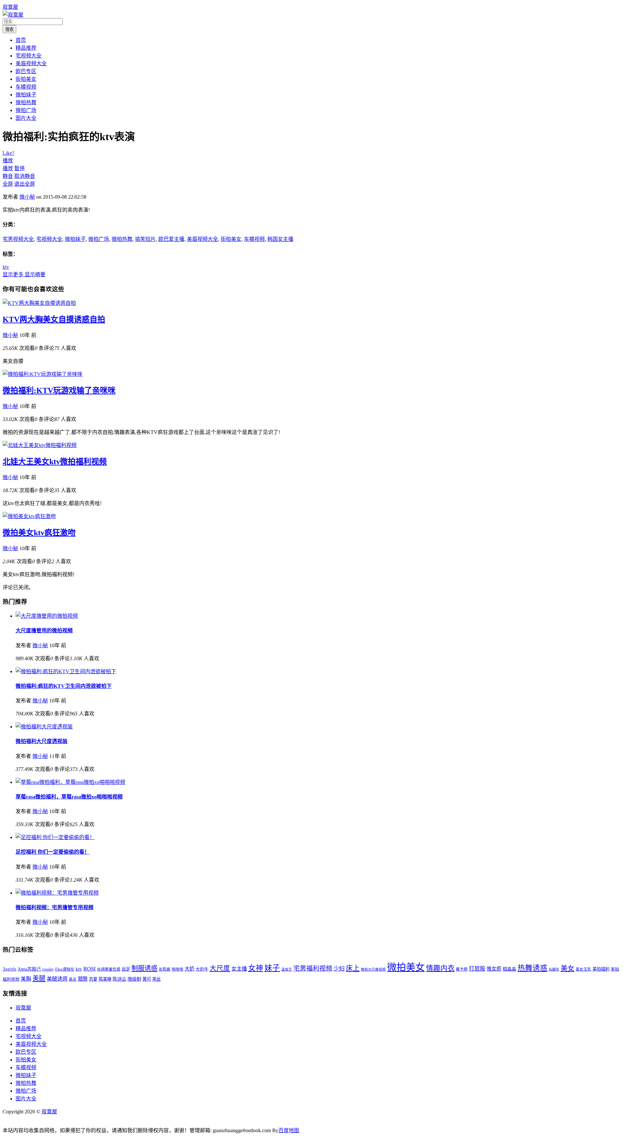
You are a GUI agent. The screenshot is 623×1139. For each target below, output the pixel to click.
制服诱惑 (144, 968)
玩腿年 (554, 969)
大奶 (189, 969)
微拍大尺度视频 (373, 969)
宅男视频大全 (18, 239)
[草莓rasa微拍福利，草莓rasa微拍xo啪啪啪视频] (70, 782)
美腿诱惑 (57, 979)
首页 (21, 40)
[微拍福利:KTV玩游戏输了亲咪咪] (42, 374)
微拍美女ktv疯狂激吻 (39, 532)
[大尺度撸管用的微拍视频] (47, 616)
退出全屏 (24, 184)
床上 (353, 968)
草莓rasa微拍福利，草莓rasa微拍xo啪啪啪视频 (69, 796)
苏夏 (93, 979)
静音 (8, 176)
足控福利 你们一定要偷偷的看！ (53, 852)
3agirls (9, 969)
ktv (6, 267)
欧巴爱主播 (171, 239)
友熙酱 (164, 969)
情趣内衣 (440, 968)
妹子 (272, 968)
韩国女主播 (280, 239)
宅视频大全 (29, 55)
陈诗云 (119, 979)
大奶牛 (202, 969)
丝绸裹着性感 (108, 969)
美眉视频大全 (31, 63)
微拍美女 (406, 967)
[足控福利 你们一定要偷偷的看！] (55, 837)
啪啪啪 (177, 969)
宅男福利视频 (312, 968)
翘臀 (83, 979)
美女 (567, 968)
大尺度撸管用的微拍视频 (44, 630)
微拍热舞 (26, 102)
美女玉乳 (583, 969)
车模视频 (26, 87)
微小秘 (27, 197)
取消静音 (24, 176)
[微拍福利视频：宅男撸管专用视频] (57, 893)
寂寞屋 (10, 7)
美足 (73, 979)
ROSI (89, 969)
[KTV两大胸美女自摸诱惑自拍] (39, 303)
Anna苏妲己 (29, 969)
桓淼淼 (509, 969)
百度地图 (288, 1130)
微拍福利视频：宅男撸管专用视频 (54, 907)
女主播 (239, 969)
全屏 (8, 184)
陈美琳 (105, 979)
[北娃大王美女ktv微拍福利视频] (40, 445)
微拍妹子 (26, 94)
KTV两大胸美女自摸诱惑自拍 (54, 319)
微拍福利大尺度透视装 (41, 741)
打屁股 (477, 969)
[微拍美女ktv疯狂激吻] (29, 516)
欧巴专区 (26, 71)
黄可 (146, 979)
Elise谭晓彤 (64, 969)
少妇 (339, 969)
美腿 (38, 978)
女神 (255, 968)
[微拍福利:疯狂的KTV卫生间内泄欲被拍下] (66, 671)
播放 (8, 160)
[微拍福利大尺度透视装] (44, 726)
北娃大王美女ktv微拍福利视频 (55, 461)
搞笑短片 (145, 239)
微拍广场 (26, 110)
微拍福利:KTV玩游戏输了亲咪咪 (59, 390)
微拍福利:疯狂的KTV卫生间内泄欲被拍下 (64, 686)
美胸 (26, 979)
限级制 (134, 979)
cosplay (48, 969)
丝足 (126, 969)
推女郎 (494, 969)
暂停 (19, 168)
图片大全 (26, 118)
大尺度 (220, 968)
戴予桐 (462, 969)
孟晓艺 (286, 969)
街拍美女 (26, 79)
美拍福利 (600, 969)
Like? (8, 153)
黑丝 (156, 979)
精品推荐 (26, 48)
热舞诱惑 (532, 968)
